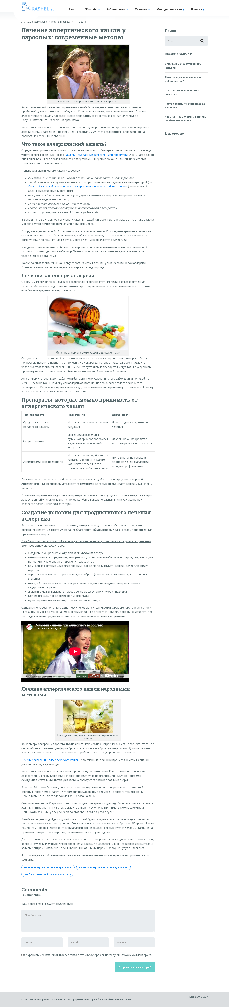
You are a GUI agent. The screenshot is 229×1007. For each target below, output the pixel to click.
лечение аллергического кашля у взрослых (48, 867)
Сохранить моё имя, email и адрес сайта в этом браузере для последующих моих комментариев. (88, 955)
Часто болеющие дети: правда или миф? (185, 105)
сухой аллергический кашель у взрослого (47, 874)
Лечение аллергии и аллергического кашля (49, 760)
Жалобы (91, 9)
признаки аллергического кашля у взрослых (103, 867)
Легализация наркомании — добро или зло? (183, 78)
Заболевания (116, 9)
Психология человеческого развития (182, 92)
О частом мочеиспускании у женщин (183, 65)
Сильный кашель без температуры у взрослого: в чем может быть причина (78, 186)
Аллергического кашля (34, 21)
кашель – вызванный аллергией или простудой (96, 155)
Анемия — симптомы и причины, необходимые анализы (186, 118)
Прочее (196, 9)
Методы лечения (169, 9)
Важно (73, 9)
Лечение (141, 9)
